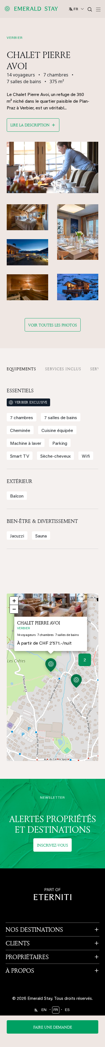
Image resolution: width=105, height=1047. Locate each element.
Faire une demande (52, 1027)
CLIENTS (18, 943)
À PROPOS (20, 970)
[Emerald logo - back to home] (32, 8)
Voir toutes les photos (52, 325)
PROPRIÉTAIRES (27, 957)
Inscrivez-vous (52, 845)
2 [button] (84, 660)
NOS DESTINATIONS (34, 929)
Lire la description (30, 125)
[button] (51, 666)
